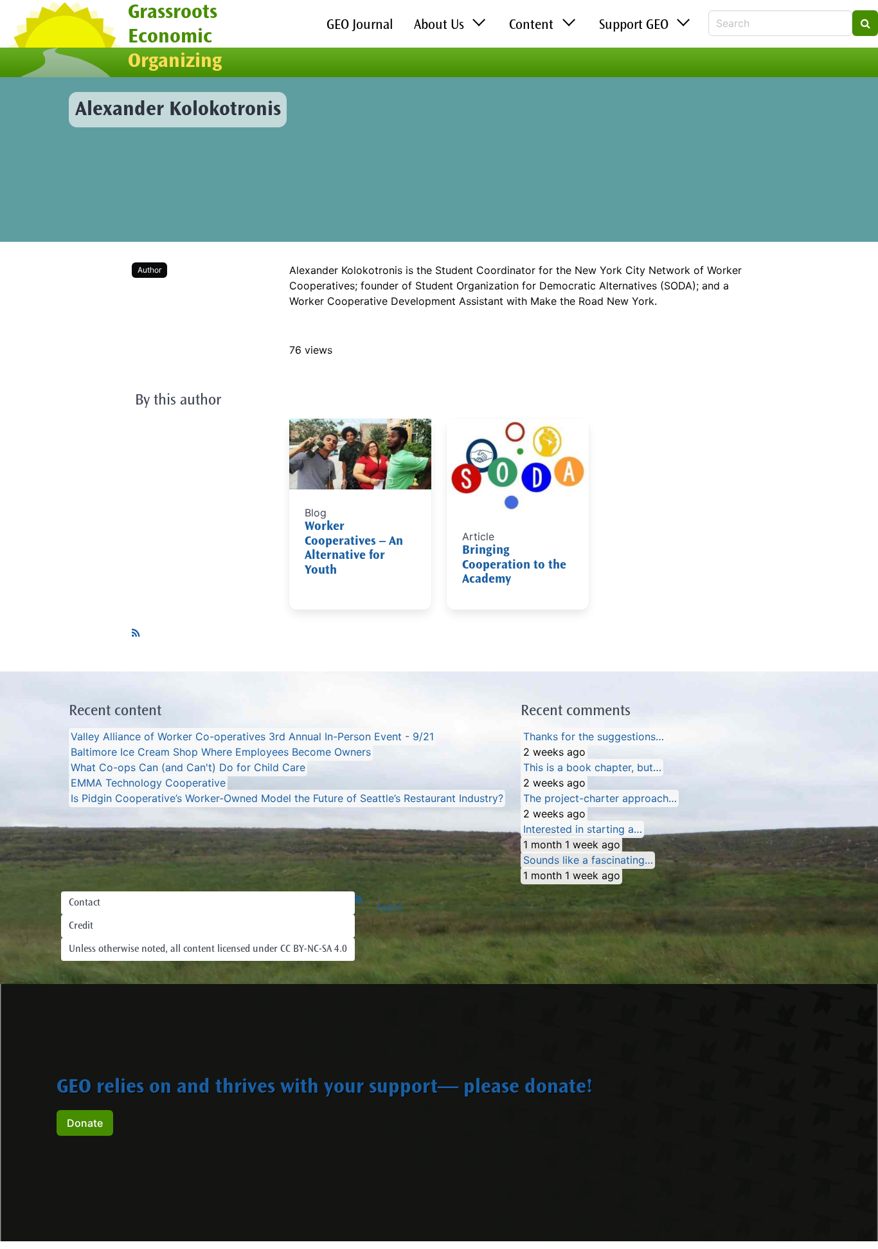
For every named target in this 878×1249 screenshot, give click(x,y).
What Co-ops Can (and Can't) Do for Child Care (188, 767)
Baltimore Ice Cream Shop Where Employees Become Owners (221, 752)
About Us (439, 26)
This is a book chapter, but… (592, 767)
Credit (81, 926)
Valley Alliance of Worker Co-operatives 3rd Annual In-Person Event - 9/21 (252, 737)
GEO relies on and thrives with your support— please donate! (325, 1088)
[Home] (64, 40)
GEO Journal (360, 26)
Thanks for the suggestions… (593, 737)
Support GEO (633, 26)
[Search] (865, 23)
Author (149, 270)
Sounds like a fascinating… (588, 860)
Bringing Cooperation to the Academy (514, 565)
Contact (84, 903)
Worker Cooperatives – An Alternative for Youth (354, 549)
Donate (85, 1123)
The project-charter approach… (600, 798)
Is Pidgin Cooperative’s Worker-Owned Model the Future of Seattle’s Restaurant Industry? (287, 798)
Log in (389, 907)
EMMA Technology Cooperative (148, 783)
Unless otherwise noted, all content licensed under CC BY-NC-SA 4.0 (208, 949)
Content (531, 26)
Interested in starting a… (582, 829)
